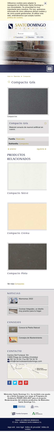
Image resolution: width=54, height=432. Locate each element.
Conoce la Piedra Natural (29, 328)
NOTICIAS (14, 293)
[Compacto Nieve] (27, 176)
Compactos (27, 76)
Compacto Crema (18, 233)
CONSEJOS (14, 322)
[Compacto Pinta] (27, 257)
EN (42, 37)
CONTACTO (14, 351)
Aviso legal (20, 427)
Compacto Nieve (17, 193)
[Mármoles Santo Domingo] (27, 26)
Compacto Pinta (17, 273)
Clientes (31, 37)
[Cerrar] (45, 3)
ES (38, 37)
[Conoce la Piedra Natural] (13, 329)
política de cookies (15, 18)
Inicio (9, 76)
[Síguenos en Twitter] (14, 382)
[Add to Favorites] (9, 81)
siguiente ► (42, 149)
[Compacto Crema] (27, 216)
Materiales (17, 76)
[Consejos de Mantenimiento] (13, 339)
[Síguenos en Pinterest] (25, 382)
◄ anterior (11, 149)
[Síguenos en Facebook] (9, 382)
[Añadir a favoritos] (45, 123)
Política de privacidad (32, 427)
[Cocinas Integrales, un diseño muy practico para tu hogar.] (13, 311)
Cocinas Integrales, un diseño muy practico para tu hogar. (31, 310)
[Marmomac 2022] (13, 300)
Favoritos (19, 37)
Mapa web (11, 427)
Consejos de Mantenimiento (30, 338)
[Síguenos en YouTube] (20, 382)
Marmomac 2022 (26, 299)
